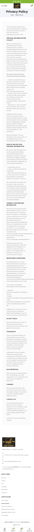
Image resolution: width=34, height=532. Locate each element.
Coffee (3, 480)
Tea (2, 483)
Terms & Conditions (6, 506)
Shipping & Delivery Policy (8, 512)
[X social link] (15, 1)
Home (12, 15)
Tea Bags (3, 486)
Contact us (4, 492)
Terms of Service (7, 468)
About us (3, 477)
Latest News (4, 500)
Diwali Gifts (4, 489)
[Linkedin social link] (18, 1)
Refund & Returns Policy (8, 509)
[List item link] (17, 461)
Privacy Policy (28, 467)
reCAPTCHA (15, 467)
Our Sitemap (4, 515)
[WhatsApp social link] (20, 1)
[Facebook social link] (13, 1)
